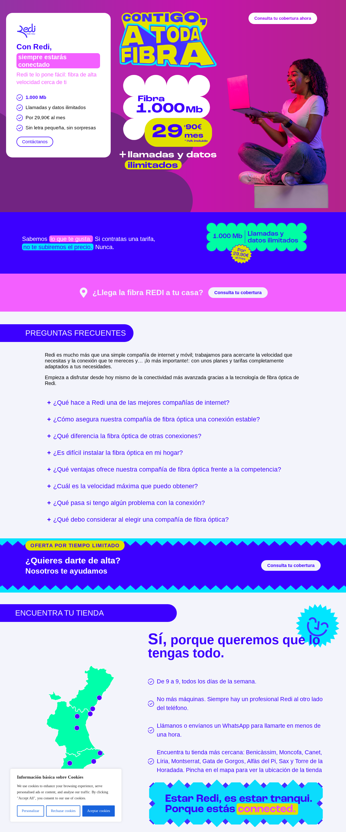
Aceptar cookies (98, 811)
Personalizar (30, 811)
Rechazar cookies (63, 811)
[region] (66, 795)
